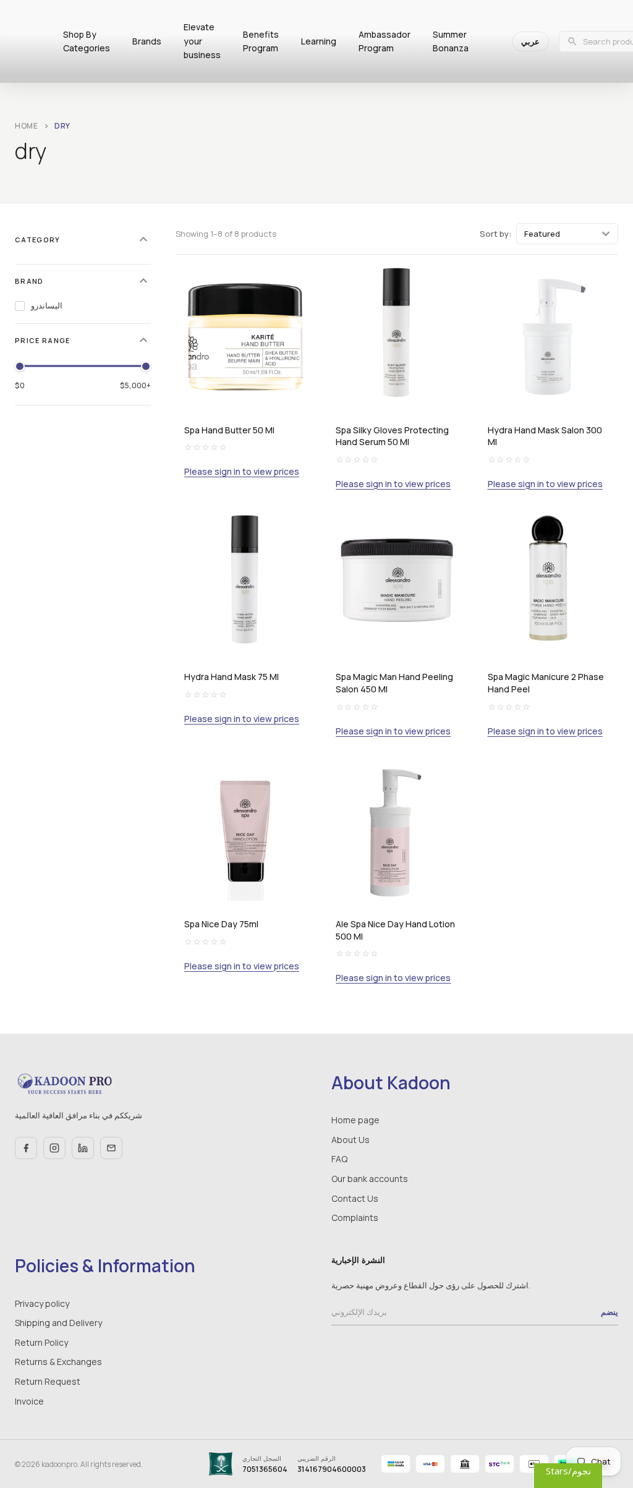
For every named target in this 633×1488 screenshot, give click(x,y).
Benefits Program (261, 41)
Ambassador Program (384, 41)
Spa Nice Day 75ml (221, 924)
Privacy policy (42, 1303)
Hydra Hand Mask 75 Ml (231, 676)
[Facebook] (26, 1148)
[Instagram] (54, 1148)
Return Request (47, 1381)
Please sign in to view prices (241, 471)
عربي (530, 41)
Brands (146, 41)
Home (26, 126)
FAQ (339, 1159)
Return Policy (41, 1342)
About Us (350, 1140)
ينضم (609, 1311)
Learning (318, 41)
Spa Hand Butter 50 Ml (229, 430)
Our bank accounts (369, 1178)
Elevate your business (202, 41)
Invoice (29, 1401)
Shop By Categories (86, 41)
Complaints (354, 1217)
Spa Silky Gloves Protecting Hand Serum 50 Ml (392, 436)
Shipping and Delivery (58, 1323)
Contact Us (354, 1198)
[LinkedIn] (83, 1148)
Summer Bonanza (451, 41)
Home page (355, 1120)
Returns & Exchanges (58, 1361)
